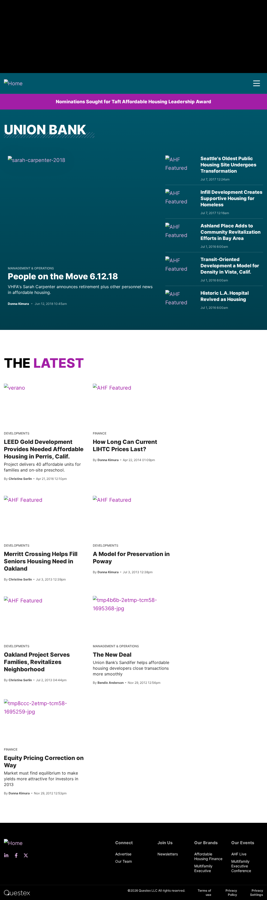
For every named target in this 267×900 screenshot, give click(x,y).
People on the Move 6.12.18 (63, 276)
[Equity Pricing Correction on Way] (44, 707)
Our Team (123, 861)
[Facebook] (18, 855)
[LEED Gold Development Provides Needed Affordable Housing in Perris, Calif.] (14, 387)
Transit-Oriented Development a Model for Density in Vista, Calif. (230, 266)
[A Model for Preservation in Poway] (112, 499)
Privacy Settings (256, 893)
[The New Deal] (133, 604)
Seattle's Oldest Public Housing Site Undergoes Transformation (228, 165)
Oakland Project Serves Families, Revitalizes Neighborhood (37, 662)
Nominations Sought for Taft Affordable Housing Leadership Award (133, 101)
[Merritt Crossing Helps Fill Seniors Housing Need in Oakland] (23, 499)
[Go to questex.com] (17, 892)
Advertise (123, 854)
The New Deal (112, 654)
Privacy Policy (231, 893)
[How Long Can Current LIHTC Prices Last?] (112, 387)
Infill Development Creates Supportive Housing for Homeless (231, 198)
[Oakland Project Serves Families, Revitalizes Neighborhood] (23, 600)
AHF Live (238, 854)
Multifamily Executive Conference (241, 866)
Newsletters (167, 854)
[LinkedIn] (8, 855)
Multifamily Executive (203, 868)
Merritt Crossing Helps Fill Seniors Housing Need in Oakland (40, 561)
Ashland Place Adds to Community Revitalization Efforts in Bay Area (230, 232)
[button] (256, 83)
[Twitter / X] (27, 855)
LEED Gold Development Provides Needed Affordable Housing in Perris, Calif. (43, 449)
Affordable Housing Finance (208, 856)
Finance (99, 433)
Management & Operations (31, 268)
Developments (16, 433)
